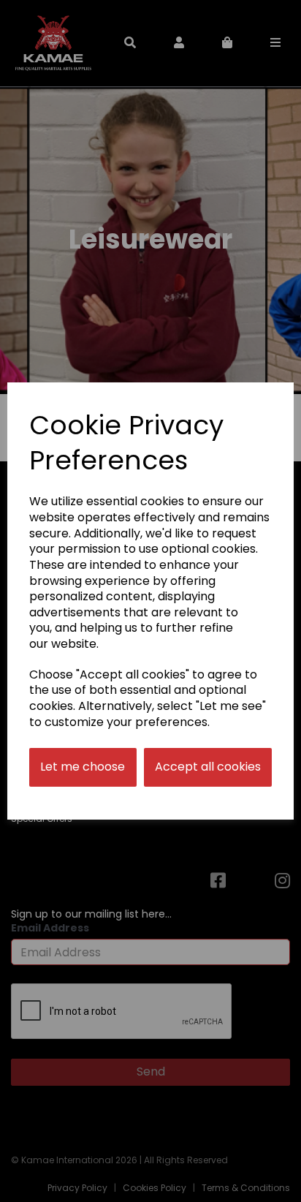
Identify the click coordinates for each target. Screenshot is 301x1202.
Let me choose (82, 766)
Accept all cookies (208, 766)
